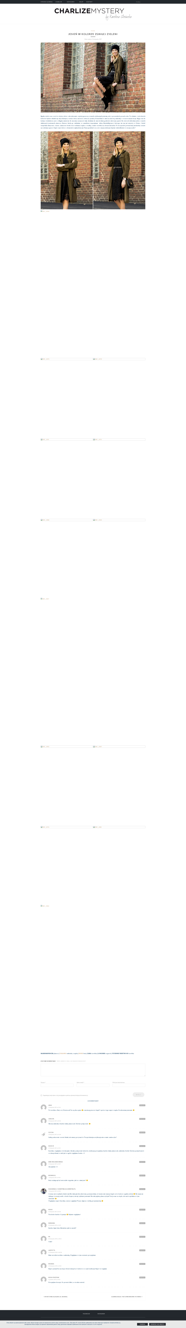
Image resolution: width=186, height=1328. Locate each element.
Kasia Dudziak (53, 1277)
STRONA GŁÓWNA (47, 1)
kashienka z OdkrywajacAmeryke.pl (62, 1189)
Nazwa (43, 1082)
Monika (51, 1264)
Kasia (50, 1209)
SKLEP (81, 1)
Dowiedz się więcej (157, 1324)
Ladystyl (51, 1250)
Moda (93, 30)
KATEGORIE (70, 1)
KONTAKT (89, 1)
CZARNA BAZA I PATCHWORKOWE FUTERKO (126, 1296)
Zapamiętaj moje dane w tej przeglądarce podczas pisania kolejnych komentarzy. (65, 1095)
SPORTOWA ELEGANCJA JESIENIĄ (56, 1296)
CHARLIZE (59, 1)
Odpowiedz (142, 1105)
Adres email (80, 1082)
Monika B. (52, 1175)
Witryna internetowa (118, 1082)
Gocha (51, 1132)
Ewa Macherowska (55, 1162)
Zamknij (142, 1324)
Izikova (51, 1119)
